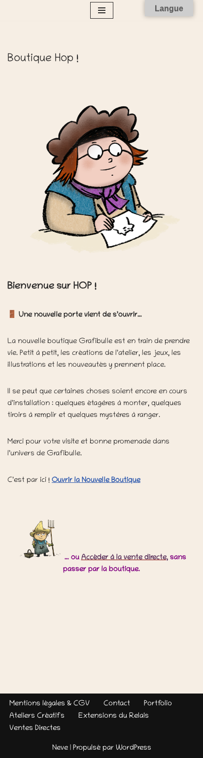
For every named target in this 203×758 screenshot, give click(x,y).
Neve (60, 748)
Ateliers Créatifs (37, 716)
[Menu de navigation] (101, 10)
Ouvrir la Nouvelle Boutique (96, 480)
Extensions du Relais (113, 716)
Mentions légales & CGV (49, 704)
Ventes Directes (35, 728)
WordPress (133, 748)
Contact (116, 704)
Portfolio (158, 704)
